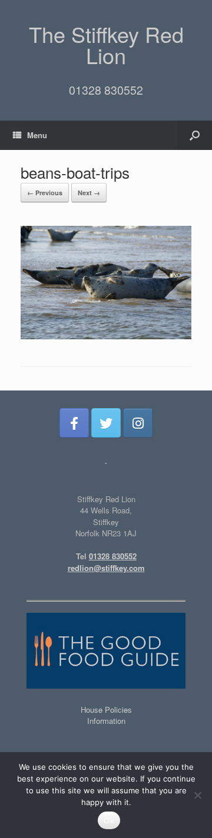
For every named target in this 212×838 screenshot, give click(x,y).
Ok (109, 820)
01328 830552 (106, 90)
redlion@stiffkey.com (106, 567)
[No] (197, 795)
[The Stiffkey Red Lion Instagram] (138, 423)
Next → (89, 192)
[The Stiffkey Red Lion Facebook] (74, 423)
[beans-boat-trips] (106, 336)
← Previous (44, 192)
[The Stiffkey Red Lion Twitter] (106, 423)
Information (106, 720)
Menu (37, 135)
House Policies (106, 709)
